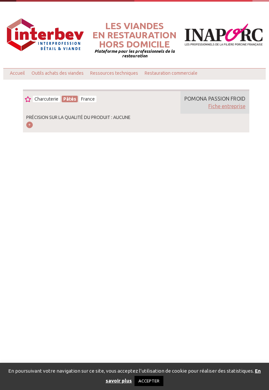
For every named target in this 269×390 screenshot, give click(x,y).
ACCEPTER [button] (148, 381)
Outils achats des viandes (57, 73)
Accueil (17, 73)
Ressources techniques (114, 73)
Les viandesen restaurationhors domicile (134, 35)
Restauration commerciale (171, 73)
